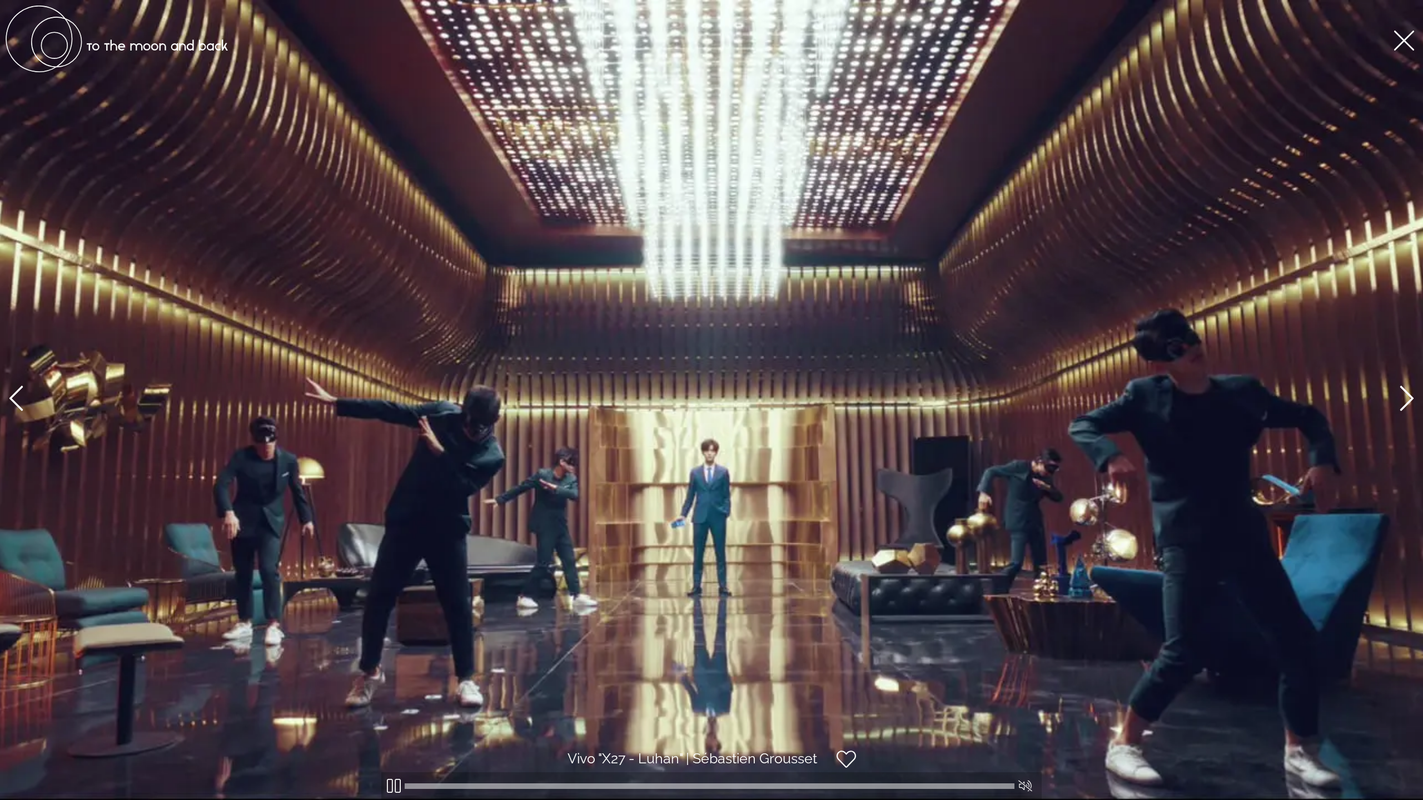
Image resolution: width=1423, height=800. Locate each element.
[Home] (117, 69)
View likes (889, 768)
